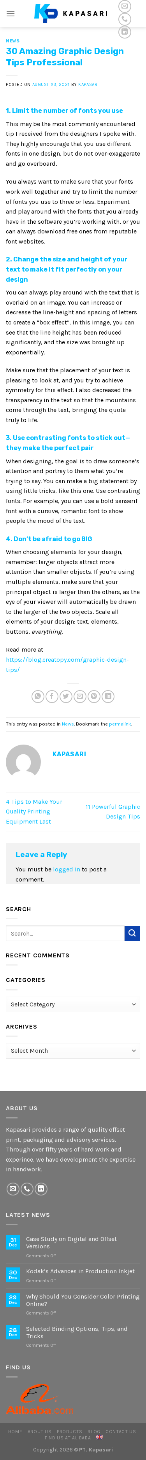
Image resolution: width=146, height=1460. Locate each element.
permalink (120, 724)
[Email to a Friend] (80, 696)
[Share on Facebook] (52, 696)
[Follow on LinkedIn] (124, 32)
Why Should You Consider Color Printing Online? (83, 1300)
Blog (94, 1431)
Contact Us (121, 1431)
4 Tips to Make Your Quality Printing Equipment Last (34, 811)
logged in (66, 869)
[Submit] (132, 933)
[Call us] (124, 19)
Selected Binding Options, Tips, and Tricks (77, 1332)
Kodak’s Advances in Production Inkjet (80, 1271)
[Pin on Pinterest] (94, 696)
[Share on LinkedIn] (108, 696)
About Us (40, 1431)
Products (70, 1431)
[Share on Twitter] (66, 696)
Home (15, 1431)
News (12, 41)
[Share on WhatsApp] (38, 696)
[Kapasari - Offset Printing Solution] (73, 13)
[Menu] (10, 13)
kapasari (88, 84)
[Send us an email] (124, 6)
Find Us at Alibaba (68, 1438)
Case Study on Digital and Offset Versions (71, 1242)
